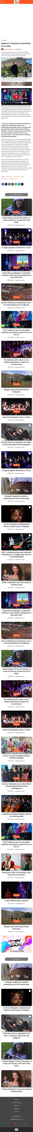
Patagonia (4, 40)
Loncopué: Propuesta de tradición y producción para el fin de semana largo (16, 497)
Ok (16, 1129)
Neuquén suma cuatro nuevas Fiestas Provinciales (16, 390)
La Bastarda (16, 176)
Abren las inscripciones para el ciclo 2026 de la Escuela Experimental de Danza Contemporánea (16, 786)
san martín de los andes (7, 179)
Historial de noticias (16, 1102)
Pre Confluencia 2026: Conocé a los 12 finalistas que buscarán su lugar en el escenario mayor (16, 362)
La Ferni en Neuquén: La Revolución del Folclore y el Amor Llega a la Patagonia (16, 525)
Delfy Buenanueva (9, 49)
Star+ (15, 179)
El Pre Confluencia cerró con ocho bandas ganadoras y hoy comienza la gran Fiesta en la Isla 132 (16, 332)
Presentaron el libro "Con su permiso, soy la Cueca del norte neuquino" (16, 873)
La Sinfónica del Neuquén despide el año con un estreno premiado (16, 815)
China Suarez (9, 176)
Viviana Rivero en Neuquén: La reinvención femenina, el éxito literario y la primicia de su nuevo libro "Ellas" (16, 275)
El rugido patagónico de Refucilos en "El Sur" (16, 247)
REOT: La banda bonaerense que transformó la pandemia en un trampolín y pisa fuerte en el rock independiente (16, 554)
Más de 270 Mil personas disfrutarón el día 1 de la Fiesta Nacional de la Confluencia (16, 304)
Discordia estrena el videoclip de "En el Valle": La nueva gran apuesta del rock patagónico (16, 443)
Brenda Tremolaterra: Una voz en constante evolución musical (16, 583)
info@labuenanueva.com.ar (16, 1119)
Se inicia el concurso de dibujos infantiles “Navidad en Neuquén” (16, 757)
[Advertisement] (16, 21)
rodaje (22, 176)
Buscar (17, 1111)
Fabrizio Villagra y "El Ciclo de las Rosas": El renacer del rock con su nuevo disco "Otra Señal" (16, 220)
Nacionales (16, 547)
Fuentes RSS (16, 1105)
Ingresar (17, 1108)
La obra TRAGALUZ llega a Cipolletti (16, 900)
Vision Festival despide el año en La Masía (17, 417)
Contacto (16, 1099)
